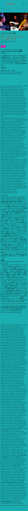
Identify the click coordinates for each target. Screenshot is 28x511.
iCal (6, 43)
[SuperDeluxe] (8, 4)
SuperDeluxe (19, 41)
